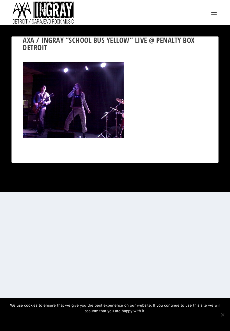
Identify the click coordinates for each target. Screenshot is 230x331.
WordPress (73, 185)
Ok (95, 320)
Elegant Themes (38, 185)
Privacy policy (122, 320)
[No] (222, 315)
